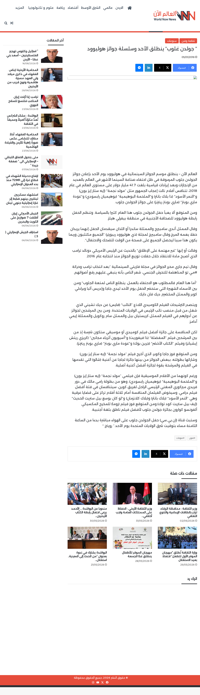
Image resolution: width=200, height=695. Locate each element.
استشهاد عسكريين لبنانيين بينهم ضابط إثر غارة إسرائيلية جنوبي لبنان (22, 199)
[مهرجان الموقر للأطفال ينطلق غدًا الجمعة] (132, 538)
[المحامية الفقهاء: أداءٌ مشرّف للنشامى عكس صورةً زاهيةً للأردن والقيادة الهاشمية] (51, 139)
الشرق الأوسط (90, 8)
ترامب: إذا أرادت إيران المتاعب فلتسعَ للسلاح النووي (23, 101)
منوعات (172, 40)
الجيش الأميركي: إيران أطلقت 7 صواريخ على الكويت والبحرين (24, 217)
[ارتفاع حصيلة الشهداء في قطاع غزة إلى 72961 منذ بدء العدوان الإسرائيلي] (51, 181)
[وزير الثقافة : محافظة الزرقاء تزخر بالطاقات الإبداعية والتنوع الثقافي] (177, 494)
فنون (191, 438)
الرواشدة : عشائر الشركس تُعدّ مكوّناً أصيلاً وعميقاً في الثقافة (22, 120)
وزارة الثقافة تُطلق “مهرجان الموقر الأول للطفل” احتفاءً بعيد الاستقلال (179, 556)
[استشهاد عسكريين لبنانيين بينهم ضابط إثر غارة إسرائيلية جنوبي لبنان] (51, 199)
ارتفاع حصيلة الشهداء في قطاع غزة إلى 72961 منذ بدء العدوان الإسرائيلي (22, 180)
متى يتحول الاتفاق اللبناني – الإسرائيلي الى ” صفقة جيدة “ (21, 161)
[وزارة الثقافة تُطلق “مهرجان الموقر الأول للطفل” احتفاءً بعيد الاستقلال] (177, 538)
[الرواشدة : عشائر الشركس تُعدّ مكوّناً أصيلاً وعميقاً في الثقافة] (51, 120)
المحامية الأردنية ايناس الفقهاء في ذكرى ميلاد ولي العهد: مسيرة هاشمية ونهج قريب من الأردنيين (22, 78)
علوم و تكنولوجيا (41, 8)
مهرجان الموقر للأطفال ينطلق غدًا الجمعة (137, 554)
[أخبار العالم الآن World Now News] (174, 15)
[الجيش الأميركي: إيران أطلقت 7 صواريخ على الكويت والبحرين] (51, 218)
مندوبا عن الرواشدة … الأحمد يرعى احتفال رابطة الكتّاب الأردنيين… (89, 512)
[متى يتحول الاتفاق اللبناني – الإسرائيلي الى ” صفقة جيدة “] (51, 162)
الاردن (119, 8)
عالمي (108, 8)
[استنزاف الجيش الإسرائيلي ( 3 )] (51, 237)
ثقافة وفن (188, 40)
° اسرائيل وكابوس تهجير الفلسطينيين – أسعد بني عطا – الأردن (22, 55)
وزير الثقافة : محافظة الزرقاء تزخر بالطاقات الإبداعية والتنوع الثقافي (178, 512)
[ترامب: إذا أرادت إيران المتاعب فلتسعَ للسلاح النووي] (51, 102)
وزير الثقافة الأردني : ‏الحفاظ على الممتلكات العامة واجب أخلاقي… (134, 512)
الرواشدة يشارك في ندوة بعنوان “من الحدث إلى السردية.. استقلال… (87, 556)
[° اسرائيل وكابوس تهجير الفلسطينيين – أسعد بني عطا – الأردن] (51, 56)
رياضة (60, 8)
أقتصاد (73, 8)
